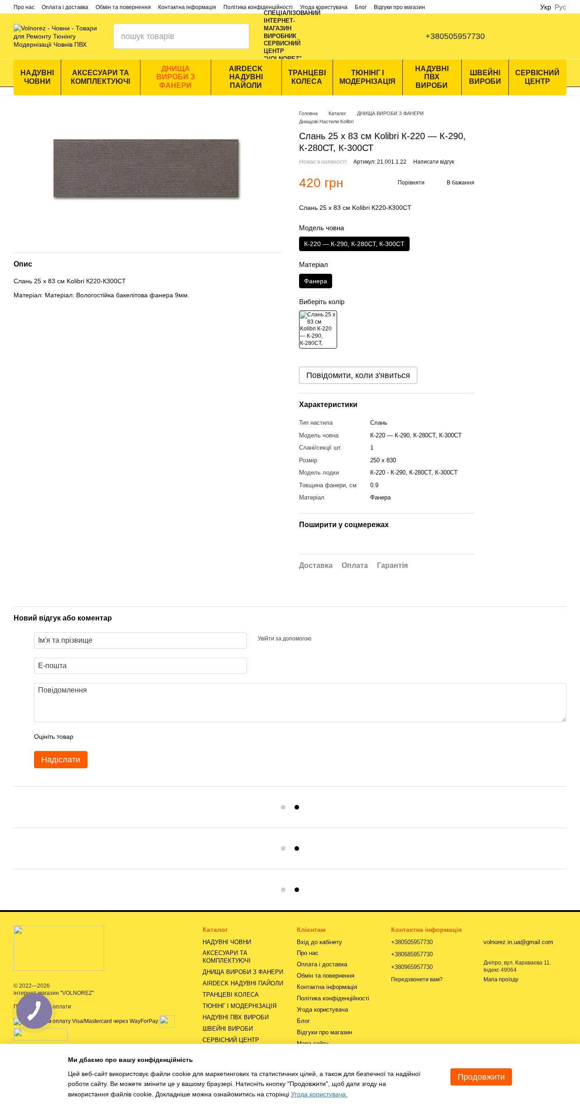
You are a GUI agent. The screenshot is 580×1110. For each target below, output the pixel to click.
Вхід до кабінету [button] (319, 942)
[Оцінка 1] (88, 736)
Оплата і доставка (65, 7)
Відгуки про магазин (399, 7)
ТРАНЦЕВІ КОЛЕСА (307, 77)
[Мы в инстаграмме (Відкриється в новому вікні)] (360, 36)
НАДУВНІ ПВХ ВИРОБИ (432, 77)
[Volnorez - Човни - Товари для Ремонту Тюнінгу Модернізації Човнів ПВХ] (59, 948)
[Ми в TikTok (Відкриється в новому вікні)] (396, 36)
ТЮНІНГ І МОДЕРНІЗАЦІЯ (367, 77)
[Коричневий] (318, 329)
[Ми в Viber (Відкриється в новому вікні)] (378, 36)
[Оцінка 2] (103, 736)
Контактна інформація (187, 7)
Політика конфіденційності (258, 7)
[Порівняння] (519, 36)
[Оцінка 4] (132, 736)
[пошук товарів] (236, 36)
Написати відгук (433, 162)
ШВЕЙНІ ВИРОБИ (485, 77)
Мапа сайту (313, 1043)
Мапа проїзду (500, 979)
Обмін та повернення (123, 7)
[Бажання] (566, 36)
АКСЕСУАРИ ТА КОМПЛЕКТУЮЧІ (100, 77)
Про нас (24, 7)
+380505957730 (455, 36)
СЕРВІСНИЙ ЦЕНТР (537, 77)
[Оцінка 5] (146, 736)
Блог (361, 7)
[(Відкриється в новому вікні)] (167, 1021)
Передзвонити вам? (417, 979)
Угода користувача (324, 7)
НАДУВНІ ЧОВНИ (37, 77)
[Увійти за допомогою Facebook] (321, 639)
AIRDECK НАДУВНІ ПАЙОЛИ (246, 77)
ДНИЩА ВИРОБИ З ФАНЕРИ (175, 77)
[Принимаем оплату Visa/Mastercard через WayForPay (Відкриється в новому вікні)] (86, 1021)
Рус (560, 7)
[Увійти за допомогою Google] (335, 639)
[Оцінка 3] (117, 736)
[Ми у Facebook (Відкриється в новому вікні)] (342, 36)
